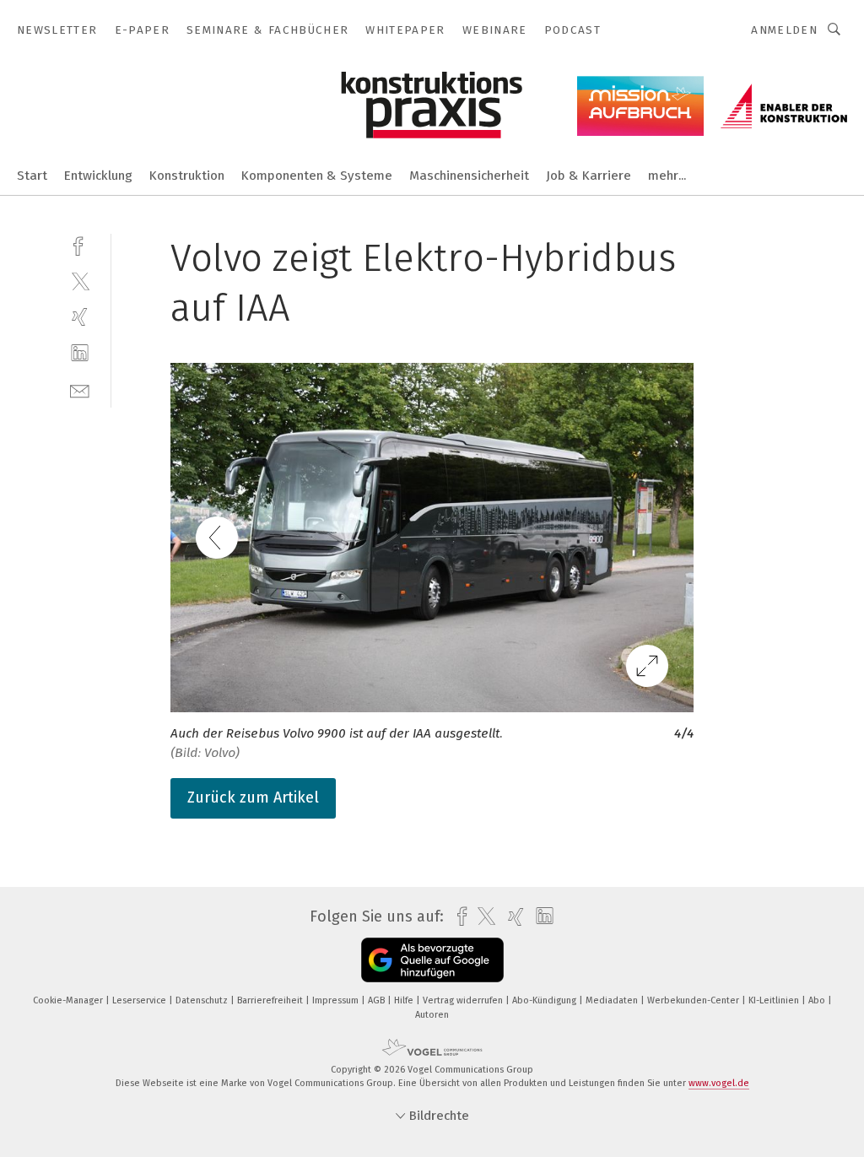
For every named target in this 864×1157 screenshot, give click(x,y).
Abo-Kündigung (545, 1000)
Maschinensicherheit (469, 175)
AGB (377, 1000)
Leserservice (140, 1000)
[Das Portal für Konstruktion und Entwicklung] (32, 174)
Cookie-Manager (69, 1000)
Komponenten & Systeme (316, 175)
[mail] (79, 389)
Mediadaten (613, 1000)
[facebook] (79, 244)
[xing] (79, 316)
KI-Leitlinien (775, 1000)
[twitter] (79, 280)
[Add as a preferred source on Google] (432, 960)
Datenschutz (203, 1000)
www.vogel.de (718, 1083)
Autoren (432, 1014)
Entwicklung (98, 175)
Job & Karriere (588, 175)
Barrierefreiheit (271, 1000)
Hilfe (405, 1000)
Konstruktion (186, 175)
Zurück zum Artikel (253, 797)
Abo (818, 1000)
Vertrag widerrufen (464, 1000)
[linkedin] (79, 353)
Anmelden (784, 30)
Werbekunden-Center (694, 1000)
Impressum (336, 1000)
